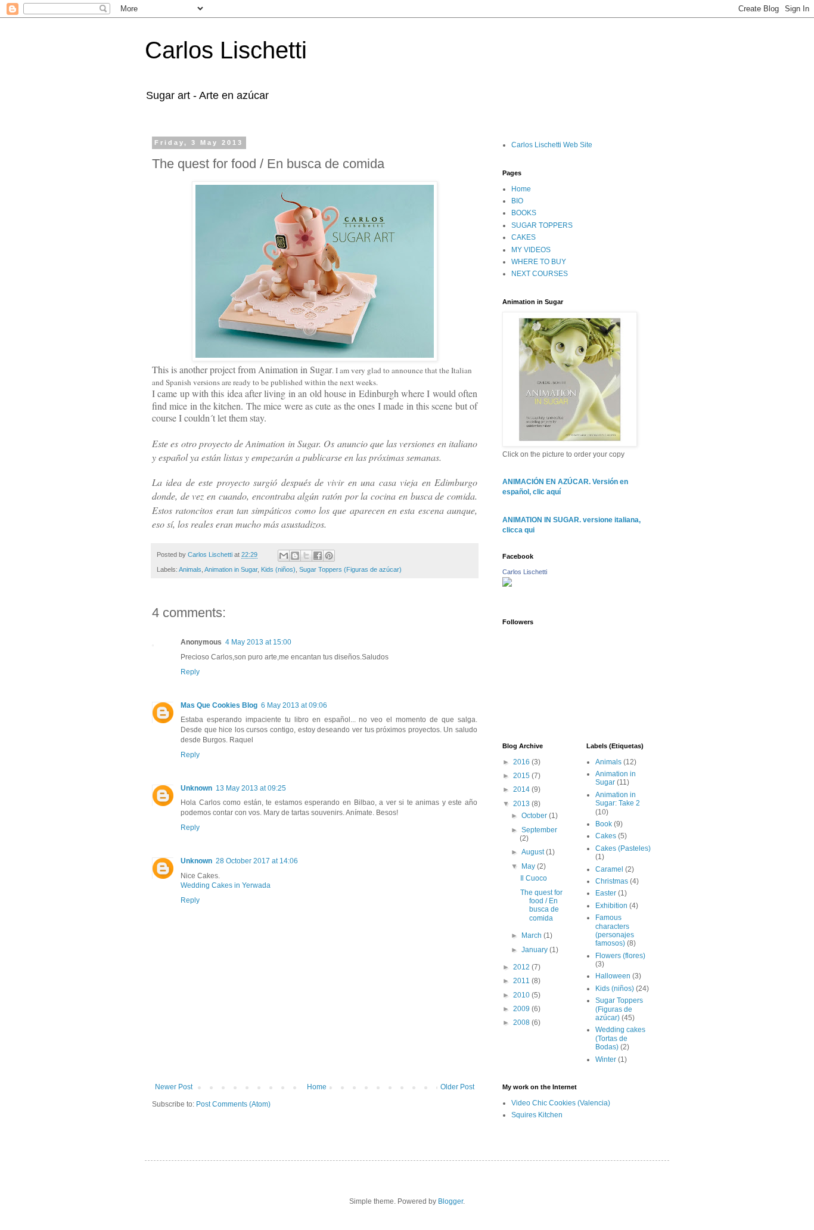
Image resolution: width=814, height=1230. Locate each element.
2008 (522, 1022)
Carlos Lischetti (226, 50)
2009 (522, 1009)
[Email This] (284, 556)
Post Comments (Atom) (233, 1104)
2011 (522, 981)
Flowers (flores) (620, 956)
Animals (190, 569)
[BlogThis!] (295, 556)
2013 (522, 804)
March (532, 935)
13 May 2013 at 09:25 (251, 788)
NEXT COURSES (539, 273)
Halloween (612, 976)
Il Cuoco (533, 878)
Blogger (450, 1201)
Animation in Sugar (230, 569)
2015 (522, 776)
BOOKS (523, 213)
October (535, 815)
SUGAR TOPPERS (542, 225)
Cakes (605, 836)
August (533, 852)
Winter (605, 1059)
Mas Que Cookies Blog (219, 705)
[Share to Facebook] (318, 556)
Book (603, 824)
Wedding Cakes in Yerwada (226, 885)
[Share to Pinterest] (329, 556)
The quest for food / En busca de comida (541, 905)
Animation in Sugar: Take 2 (617, 799)
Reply (190, 672)
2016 (522, 762)
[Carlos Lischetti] (507, 583)
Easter (605, 893)
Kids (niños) (278, 569)
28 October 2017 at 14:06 (257, 861)
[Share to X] (306, 556)
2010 (522, 995)
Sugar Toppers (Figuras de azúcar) (350, 569)
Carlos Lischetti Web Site (551, 145)
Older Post (457, 1087)
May (529, 866)
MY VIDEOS (531, 250)
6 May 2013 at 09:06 (294, 705)
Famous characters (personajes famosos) (614, 930)
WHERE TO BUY (538, 262)
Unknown (196, 788)
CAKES (523, 237)
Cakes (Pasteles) (623, 848)
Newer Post (173, 1087)
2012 (522, 967)
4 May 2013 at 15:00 (258, 642)
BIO (517, 201)
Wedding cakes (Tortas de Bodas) (620, 1038)
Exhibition (611, 905)
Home (317, 1087)
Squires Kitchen (537, 1115)
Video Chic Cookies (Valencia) (560, 1103)
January (535, 950)
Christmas (611, 881)
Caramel (609, 869)
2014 (522, 789)
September (539, 830)
